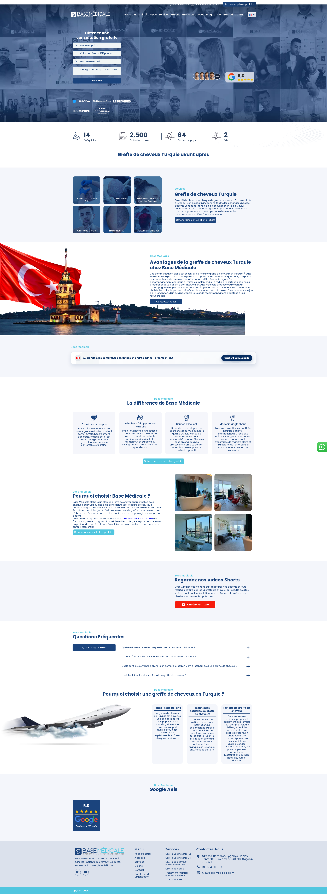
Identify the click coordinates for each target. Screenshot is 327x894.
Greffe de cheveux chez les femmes (175, 863)
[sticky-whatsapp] (322, 447)
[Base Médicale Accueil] (90, 14)
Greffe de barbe (174, 868)
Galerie (175, 14)
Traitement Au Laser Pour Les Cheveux (176, 874)
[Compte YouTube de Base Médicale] (86, 872)
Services (164, 14)
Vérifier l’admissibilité (236, 358)
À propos (151, 14)
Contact (240, 14)
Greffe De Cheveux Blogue (198, 14)
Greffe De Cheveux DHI (178, 857)
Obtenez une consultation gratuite (195, 220)
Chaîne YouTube (198, 604)
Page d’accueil (133, 14)
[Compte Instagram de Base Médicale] (78, 872)
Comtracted (225, 14)
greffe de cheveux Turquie (138, 518)
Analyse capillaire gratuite (239, 4)
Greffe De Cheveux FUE (178, 853)
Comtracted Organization (142, 875)
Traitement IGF (173, 879)
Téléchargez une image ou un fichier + (97, 71)
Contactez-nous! (166, 301)
